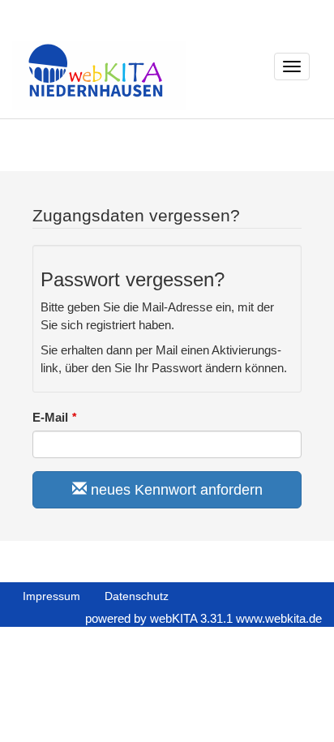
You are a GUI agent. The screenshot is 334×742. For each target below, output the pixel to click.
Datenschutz (137, 596)
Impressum (51, 596)
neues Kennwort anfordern (175, 490)
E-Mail (50, 417)
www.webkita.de (279, 618)
